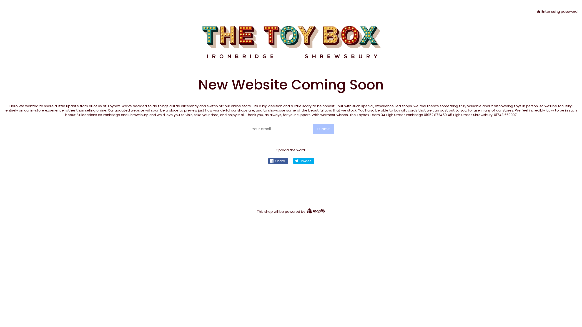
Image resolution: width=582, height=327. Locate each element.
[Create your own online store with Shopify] (315, 211)
